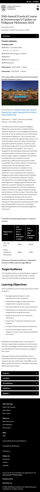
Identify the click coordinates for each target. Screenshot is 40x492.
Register (37, 1)
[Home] (13, 8)
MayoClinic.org (7, 483)
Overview (6, 36)
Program (6, 373)
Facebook (6, 459)
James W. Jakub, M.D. (22, 110)
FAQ (4, 436)
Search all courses (9, 407)
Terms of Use (7, 475)
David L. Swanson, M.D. (20, 112)
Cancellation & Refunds (11, 446)
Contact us (6, 451)
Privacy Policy (18, 475)
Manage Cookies (8, 479)
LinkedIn (6, 465)
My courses (7, 413)
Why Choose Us (8, 421)
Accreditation (8, 383)
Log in (29, 1)
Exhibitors (6, 388)
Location (6, 378)
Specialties (6, 410)
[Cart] (37, 10)
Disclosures (7, 428)
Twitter (5, 462)
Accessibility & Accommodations (14, 441)
